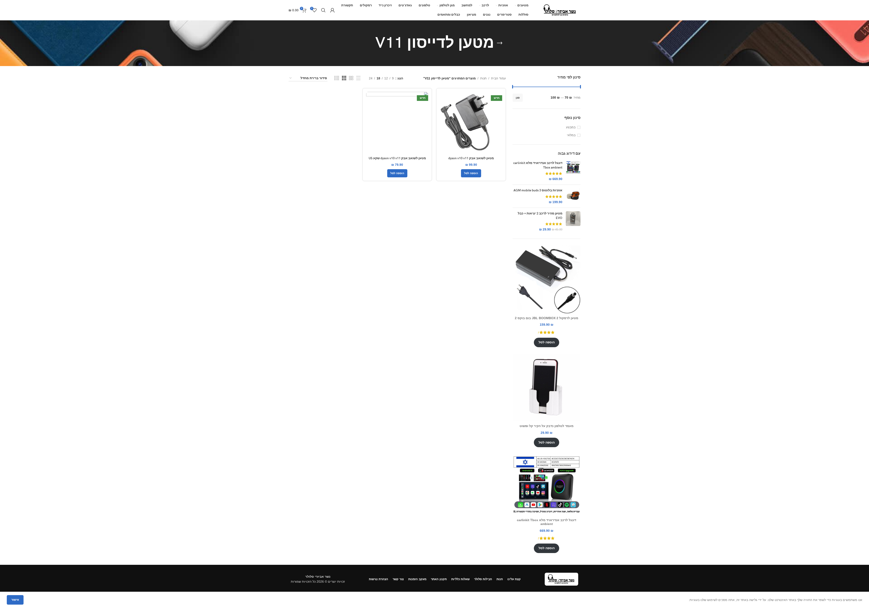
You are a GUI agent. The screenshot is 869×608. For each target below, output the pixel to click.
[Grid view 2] (351, 78)
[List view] (358, 78)
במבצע (570, 127)
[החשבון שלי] (332, 10)
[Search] (323, 10)
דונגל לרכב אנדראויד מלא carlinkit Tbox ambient (537, 165)
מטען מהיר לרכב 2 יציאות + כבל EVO (540, 215)
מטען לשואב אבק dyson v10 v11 (471, 158)
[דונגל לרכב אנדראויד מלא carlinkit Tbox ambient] (573, 171)
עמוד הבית (498, 78)
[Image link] (561, 579)
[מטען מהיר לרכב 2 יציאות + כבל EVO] (573, 221)
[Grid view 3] (344, 78)
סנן (518, 97)
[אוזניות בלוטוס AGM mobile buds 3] (573, 196)
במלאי (571, 135)
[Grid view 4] (336, 78)
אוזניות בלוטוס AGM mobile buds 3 (537, 190)
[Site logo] (560, 10)
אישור (15, 599)
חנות (483, 78)
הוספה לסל (547, 342)
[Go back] (499, 43)
